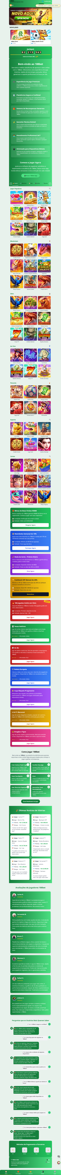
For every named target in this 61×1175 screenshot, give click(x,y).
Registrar (48, 5)
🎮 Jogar (48, 1162)
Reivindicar (30, 594)
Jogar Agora (30, 617)
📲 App (48, 1160)
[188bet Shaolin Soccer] (41, 35)
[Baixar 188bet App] (30, 16)
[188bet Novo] (20, 35)
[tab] (15, 184)
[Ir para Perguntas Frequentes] (58, 1156)
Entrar (41, 5)
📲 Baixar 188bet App (30, 176)
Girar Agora (30, 571)
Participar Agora (30, 548)
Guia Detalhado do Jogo (30, 801)
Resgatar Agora (30, 525)
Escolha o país (47, 1)
